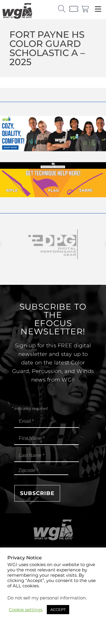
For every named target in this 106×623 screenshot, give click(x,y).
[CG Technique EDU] (53, 195)
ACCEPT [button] (58, 609)
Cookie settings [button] (25, 609)
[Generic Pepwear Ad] (53, 149)
